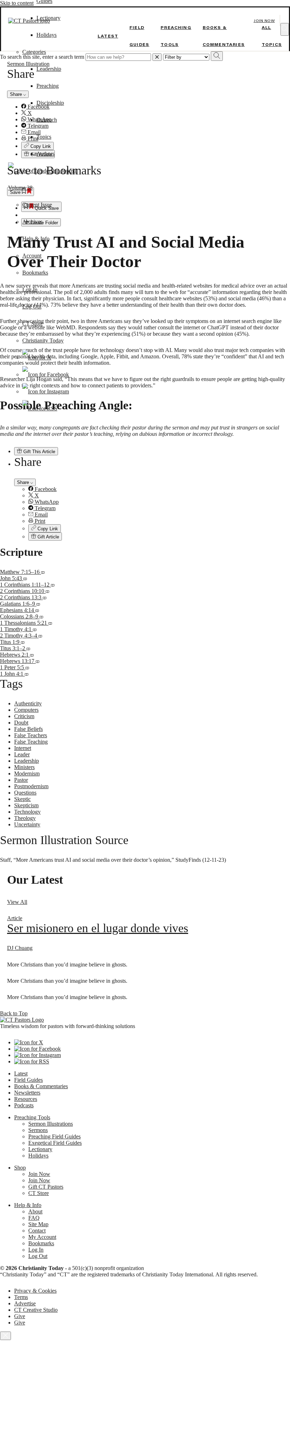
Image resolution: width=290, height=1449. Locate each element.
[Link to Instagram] (45, 391)
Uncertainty (27, 824)
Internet (22, 748)
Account (31, 256)
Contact (37, 1231)
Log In (29, 290)
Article (14, 918)
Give (19, 1316)
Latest (108, 36)
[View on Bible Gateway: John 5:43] (25, 578)
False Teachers (30, 735)
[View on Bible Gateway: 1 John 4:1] (26, 674)
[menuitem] (159, 489)
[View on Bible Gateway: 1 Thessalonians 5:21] (50, 623)
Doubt (21, 723)
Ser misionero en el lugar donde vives (97, 928)
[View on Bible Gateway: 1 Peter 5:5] (27, 667)
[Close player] (5, 1336)
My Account (42, 1237)
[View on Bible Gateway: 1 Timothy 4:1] (34, 629)
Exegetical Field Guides (55, 1143)
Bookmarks (35, 273)
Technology (27, 812)
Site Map (38, 1224)
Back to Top (14, 1013)
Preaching (47, 86)
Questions (25, 793)
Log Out (31, 307)
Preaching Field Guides (54, 1136)
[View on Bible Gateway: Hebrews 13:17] (37, 661)
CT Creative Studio (36, 1310)
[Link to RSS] (39, 408)
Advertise (25, 1303)
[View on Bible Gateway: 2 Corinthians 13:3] (44, 597)
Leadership (48, 69)
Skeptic (22, 799)
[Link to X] (36, 357)
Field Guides (28, 1080)
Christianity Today (43, 340)
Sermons (38, 1130)
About (35, 1211)
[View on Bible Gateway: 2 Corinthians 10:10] (47, 591)
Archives (32, 222)
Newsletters (27, 1093)
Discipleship (50, 103)
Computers (26, 710)
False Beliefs (28, 729)
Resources (25, 1099)
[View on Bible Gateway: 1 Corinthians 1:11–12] (52, 585)
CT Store (32, 324)
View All (17, 902)
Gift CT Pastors (45, 1187)
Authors (45, 154)
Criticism (24, 716)
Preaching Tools (32, 1117)
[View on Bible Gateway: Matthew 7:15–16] (43, 572)
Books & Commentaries (41, 1086)
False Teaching (31, 742)
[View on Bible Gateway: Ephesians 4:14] (37, 610)
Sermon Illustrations (50, 1124)
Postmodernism (31, 786)
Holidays (46, 35)
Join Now (264, 20)
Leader (22, 754)
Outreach (46, 120)
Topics (43, 137)
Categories (34, 52)
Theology (25, 818)
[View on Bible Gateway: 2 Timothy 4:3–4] (40, 636)
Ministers (24, 767)
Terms (21, 1297)
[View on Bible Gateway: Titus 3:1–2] (28, 648)
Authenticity (28, 703)
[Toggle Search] (284, 29)
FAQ (34, 1218)
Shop (20, 1168)
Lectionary (40, 1149)
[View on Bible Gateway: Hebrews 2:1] (32, 655)
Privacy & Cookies (35, 1291)
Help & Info (36, 239)
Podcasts (24, 1105)
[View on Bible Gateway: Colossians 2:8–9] (41, 616)
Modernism (27, 773)
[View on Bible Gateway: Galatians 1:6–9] (38, 604)
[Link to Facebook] (45, 374)
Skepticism (26, 805)
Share (23, 482)
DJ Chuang (20, 948)
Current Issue (37, 205)
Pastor (21, 780)
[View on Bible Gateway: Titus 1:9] (22, 642)
